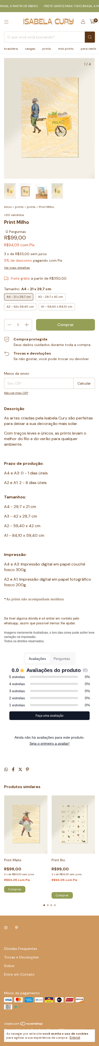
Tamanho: (27, 289)
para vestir (88, 49)
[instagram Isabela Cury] (6, 928)
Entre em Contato (19, 974)
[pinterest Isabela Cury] (16, 928)
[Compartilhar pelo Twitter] (20, 769)
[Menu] (6, 22)
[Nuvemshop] (23, 1025)
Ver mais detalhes (17, 268)
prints (46, 49)
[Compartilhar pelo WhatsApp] (6, 769)
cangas (30, 49)
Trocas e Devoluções (21, 957)
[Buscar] (90, 37)
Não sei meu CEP (16, 393)
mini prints (66, 49)
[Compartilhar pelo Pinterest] (27, 769)
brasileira (11, 49)
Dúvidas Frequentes (20, 948)
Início (8, 207)
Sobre (9, 965)
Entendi (75, 1037)
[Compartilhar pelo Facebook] (13, 769)
